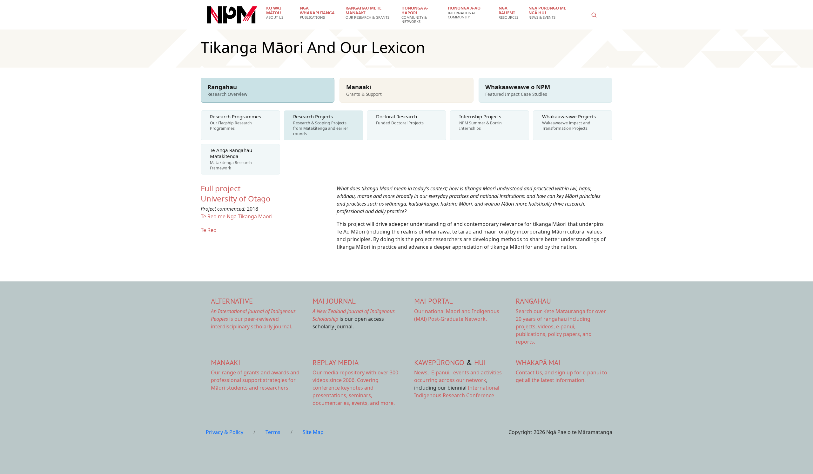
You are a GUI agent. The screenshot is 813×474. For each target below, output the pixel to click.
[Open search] (594, 15)
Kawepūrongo (439, 362)
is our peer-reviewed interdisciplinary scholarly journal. (253, 319)
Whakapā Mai (538, 362)
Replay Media (335, 362)
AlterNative (232, 301)
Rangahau (533, 301)
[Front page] (232, 14)
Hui (480, 362)
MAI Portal (433, 301)
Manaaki (225, 362)
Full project (221, 188)
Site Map (313, 432)
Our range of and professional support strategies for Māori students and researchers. (255, 380)
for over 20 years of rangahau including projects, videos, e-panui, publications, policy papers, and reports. (561, 326)
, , (433, 372)
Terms (272, 432)
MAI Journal (334, 301)
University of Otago (236, 198)
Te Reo (209, 230)
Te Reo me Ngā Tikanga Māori (236, 216)
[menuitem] (279, 12)
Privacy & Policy (224, 432)
